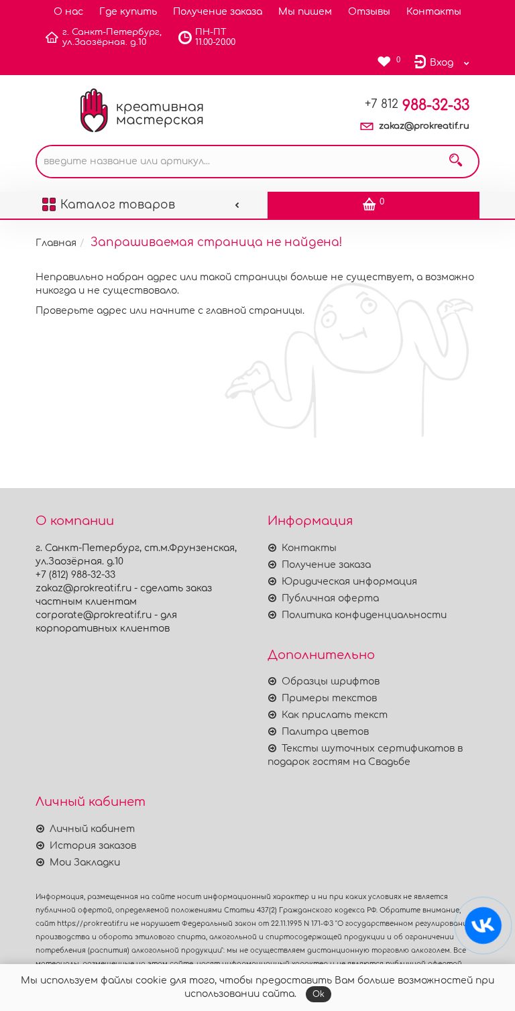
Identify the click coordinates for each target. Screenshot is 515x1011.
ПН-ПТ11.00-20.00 (215, 37)
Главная (56, 243)
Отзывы (369, 12)
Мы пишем (305, 12)
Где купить (128, 12)
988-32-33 (417, 105)
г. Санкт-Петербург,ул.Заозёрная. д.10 (112, 37)
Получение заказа (217, 12)
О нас (68, 12)
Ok (318, 994)
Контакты (433, 12)
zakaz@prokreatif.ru (424, 126)
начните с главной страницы (226, 311)
